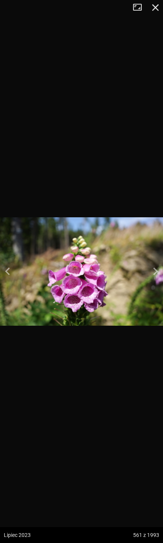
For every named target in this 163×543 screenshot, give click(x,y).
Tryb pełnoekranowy (140, 7)
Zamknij (155, 7)
